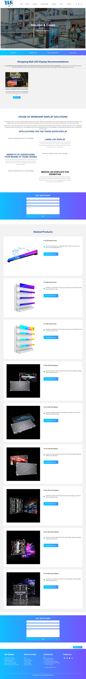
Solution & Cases (44, 4)
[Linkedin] (67, 658)
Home (21, 4)
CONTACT (69, 4)
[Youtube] (70, 658)
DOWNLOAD (54, 4)
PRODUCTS (35, 4)
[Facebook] (64, 658)
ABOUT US (27, 4)
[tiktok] (72, 658)
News (61, 4)
